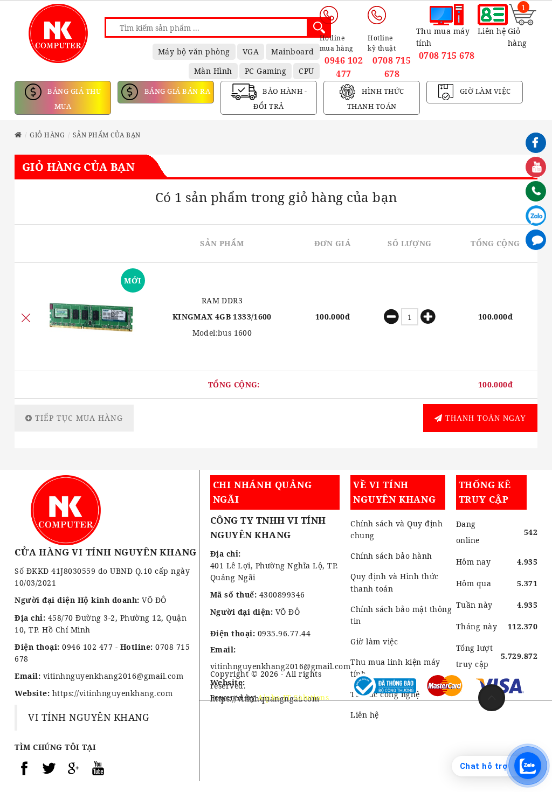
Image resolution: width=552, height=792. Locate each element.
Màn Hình (213, 71)
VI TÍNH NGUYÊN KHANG (88, 717)
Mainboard (292, 51)
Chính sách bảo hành (391, 556)
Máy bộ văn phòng (194, 51)
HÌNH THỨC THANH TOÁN (375, 99)
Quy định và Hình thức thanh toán (394, 582)
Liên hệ (364, 715)
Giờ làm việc (374, 641)
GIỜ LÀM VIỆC (484, 91)
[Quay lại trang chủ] (18, 135)
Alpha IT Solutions (293, 697)
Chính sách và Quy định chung (396, 529)
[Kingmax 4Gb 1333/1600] (91, 316)
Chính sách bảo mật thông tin (401, 615)
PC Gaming (266, 71)
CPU (306, 71)
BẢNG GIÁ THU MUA (73, 99)
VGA (251, 51)
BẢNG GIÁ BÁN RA (176, 91)
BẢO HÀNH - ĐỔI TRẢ (280, 99)
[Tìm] (319, 27)
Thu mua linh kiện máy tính (395, 668)
